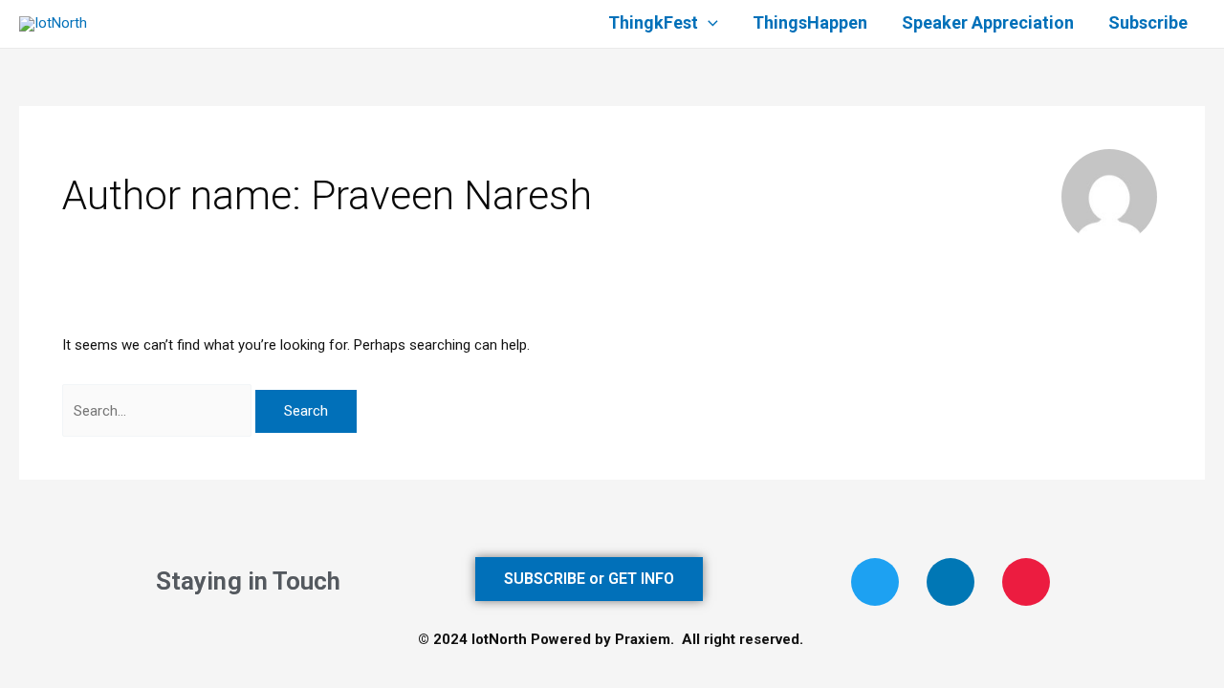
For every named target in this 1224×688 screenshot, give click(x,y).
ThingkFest (653, 23)
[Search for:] (158, 410)
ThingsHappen (810, 23)
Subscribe (1148, 23)
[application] (708, 23)
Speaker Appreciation (988, 23)
